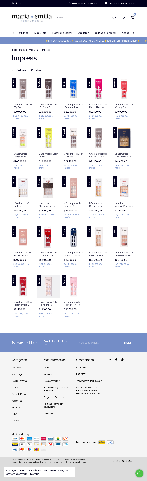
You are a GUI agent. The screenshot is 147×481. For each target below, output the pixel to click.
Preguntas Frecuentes (54, 397)
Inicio (14, 49)
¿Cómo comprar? (52, 380)
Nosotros (48, 374)
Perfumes (23, 33)
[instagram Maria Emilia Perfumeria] (13, 3)
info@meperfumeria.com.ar (89, 380)
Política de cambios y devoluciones (53, 405)
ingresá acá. (57, 462)
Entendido (34, 473)
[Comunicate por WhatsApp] (139, 473)
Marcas (23, 49)
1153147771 (81, 374)
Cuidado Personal (105, 33)
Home (46, 367)
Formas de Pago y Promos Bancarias (56, 389)
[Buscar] (113, 17)
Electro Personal (62, 33)
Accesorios (129, 33)
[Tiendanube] (124, 461)
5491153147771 (83, 367)
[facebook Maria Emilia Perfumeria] (17, 3)
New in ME (17, 407)
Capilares (83, 33)
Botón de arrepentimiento (75, 462)
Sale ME (15, 414)
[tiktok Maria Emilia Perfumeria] (21, 3)
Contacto (48, 413)
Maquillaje (40, 33)
